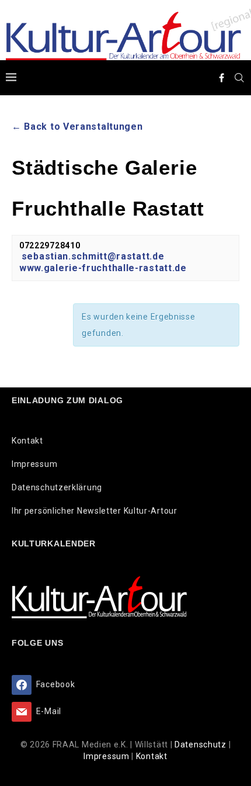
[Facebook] (222, 78)
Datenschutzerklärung (57, 487)
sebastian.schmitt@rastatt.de (93, 256)
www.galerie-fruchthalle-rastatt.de (103, 267)
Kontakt (27, 440)
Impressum (34, 464)
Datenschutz (201, 744)
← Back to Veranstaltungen (77, 126)
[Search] (239, 78)
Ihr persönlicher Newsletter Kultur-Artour (94, 510)
